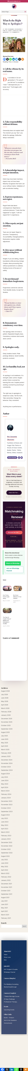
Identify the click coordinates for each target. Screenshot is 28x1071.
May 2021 (4, 908)
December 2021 (6, 884)
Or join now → (14, 536)
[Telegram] (16, 59)
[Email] (21, 457)
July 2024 (4, 777)
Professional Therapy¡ (10, 1002)
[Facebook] (4, 59)
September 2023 (7, 811)
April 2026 (4, 705)
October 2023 (6, 808)
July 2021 (4, 901)
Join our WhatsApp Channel (12, 570)
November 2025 (6, 722)
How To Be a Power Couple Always (6, 597)
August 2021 (5, 897)
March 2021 (5, 915)
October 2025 (6, 725)
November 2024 (6, 763)
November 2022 (6, 846)
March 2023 (5, 832)
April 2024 (4, 787)
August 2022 (5, 856)
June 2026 (4, 698)
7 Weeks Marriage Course (11, 996)
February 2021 (6, 918)
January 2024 (6, 798)
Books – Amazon (9, 1017)
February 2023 (6, 836)
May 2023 (4, 825)
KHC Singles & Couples (11, 969)
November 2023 (6, 805)
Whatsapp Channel (9, 972)
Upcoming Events (9, 1010)
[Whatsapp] (10, 59)
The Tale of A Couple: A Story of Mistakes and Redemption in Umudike (7, 620)
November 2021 (6, 887)
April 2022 (4, 870)
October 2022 (6, 849)
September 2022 (6, 853)
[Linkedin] (13, 59)
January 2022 (5, 880)
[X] (7, 59)
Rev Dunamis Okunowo (13, 29)
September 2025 (6, 729)
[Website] (19, 457)
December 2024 (6, 760)
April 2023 (4, 829)
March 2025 (5, 749)
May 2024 (4, 784)
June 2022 (4, 863)
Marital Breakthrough (10, 987)
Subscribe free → (14, 492)
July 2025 (4, 736)
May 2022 (4, 866)
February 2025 (6, 753)
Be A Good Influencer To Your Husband (17, 597)
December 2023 (6, 801)
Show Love (7, 957)
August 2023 (5, 815)
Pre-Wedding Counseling (11, 984)
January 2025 (5, 756)
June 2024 (4, 780)
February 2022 (6, 877)
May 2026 (4, 701)
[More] (22, 59)
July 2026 (4, 694)
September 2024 (7, 770)
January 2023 (6, 839)
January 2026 (6, 715)
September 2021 (6, 894)
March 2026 (5, 708)
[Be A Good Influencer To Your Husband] (17, 588)
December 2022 (6, 842)
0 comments (14, 32)
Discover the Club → (14, 532)
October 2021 (5, 891)
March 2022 (5, 873)
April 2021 (4, 911)
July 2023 (4, 818)
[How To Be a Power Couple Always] (7, 588)
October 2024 (6, 767)
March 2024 (5, 791)
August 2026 (5, 691)
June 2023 (4, 822)
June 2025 (4, 739)
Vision (5, 954)
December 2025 (6, 719)
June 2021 (4, 904)
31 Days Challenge (9, 999)
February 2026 (6, 712)
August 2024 (5, 774)
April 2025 (4, 746)
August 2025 (5, 732)
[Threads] (19, 59)
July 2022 (4, 860)
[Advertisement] (14, 105)
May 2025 (4, 743)
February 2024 (6, 794)
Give (5, 960)
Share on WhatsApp (13, 563)
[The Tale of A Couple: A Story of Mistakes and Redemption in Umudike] (7, 610)
